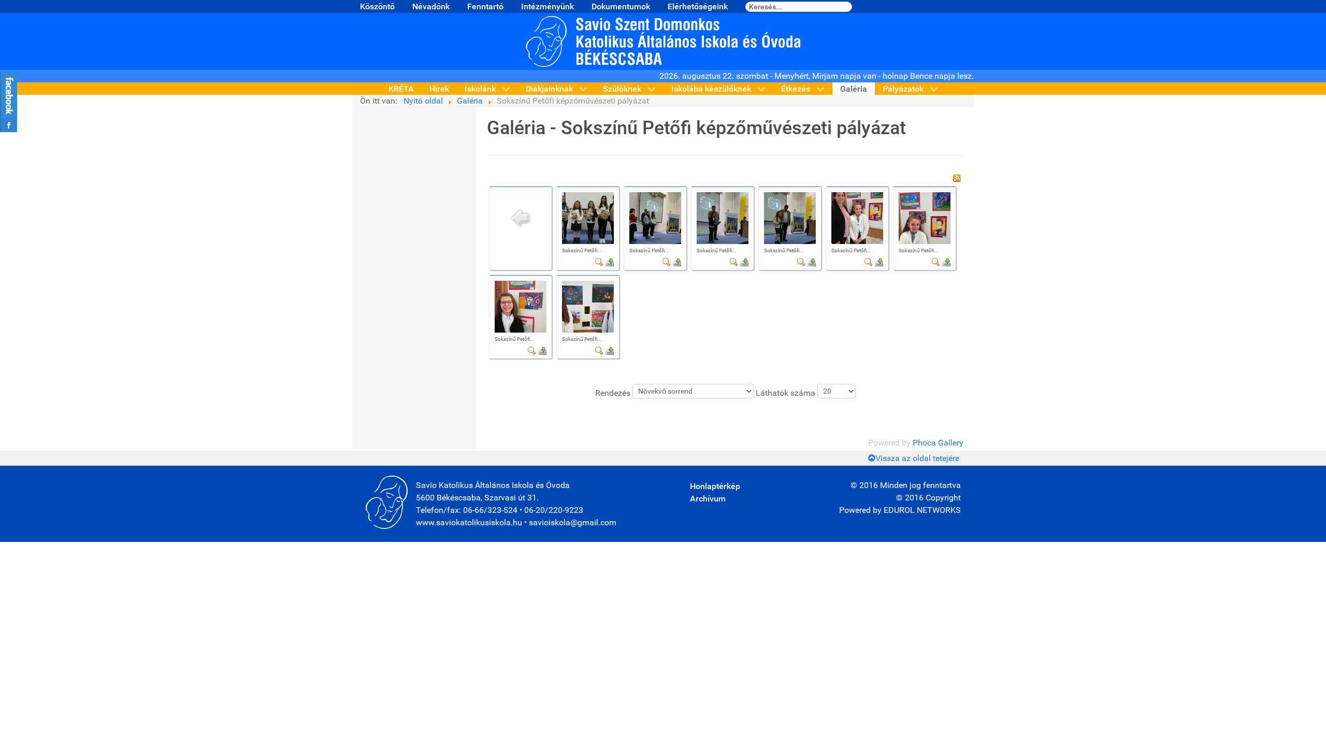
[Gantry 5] (663, 41)
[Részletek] (599, 261)
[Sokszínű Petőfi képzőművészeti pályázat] (588, 218)
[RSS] (957, 177)
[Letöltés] (610, 261)
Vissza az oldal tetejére (917, 458)
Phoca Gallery (938, 443)
